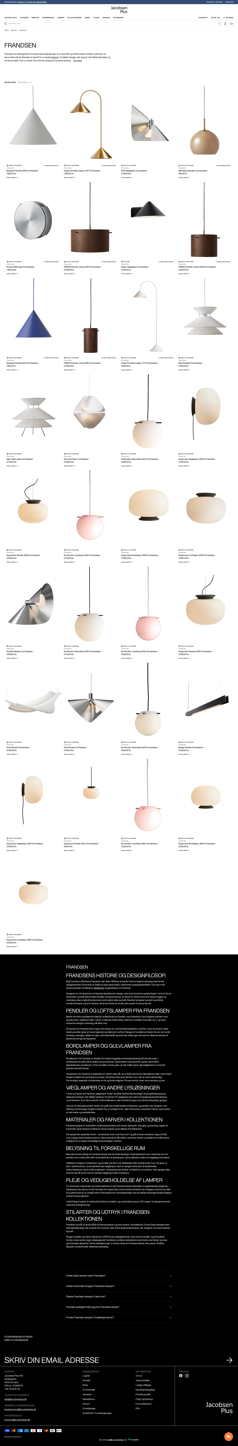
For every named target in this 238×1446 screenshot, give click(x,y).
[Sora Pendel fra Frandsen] (33, 701)
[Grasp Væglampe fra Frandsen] (147, 220)
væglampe (99, 988)
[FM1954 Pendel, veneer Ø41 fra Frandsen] (90, 220)
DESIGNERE (118, 17)
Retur (85, 1385)
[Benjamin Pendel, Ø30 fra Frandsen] (33, 316)
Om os (139, 1376)
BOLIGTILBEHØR (75, 17)
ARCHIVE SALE (10, 17)
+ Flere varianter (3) (51, 165)
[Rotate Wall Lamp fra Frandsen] (33, 220)
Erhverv (86, 1404)
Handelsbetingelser (145, 1390)
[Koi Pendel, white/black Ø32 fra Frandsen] (90, 605)
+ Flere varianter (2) (51, 261)
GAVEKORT (203, 17)
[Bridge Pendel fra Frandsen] (205, 701)
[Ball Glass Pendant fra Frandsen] (205, 124)
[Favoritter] (219, 23)
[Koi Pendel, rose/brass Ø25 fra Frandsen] (147, 797)
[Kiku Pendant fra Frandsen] (205, 316)
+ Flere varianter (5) (108, 165)
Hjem (6, 30)
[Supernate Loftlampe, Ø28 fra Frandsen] (33, 893)
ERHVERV (230, 2)
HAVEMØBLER (48, 17)
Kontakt (86, 1380)
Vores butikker (143, 1380)
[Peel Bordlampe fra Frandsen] (33, 605)
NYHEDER (24, 17)
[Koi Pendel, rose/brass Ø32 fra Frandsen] (90, 508)
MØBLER (35, 17)
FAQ (138, 1408)
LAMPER (60, 17)
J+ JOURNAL (228, 17)
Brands (14, 30)
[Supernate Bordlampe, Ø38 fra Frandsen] (147, 508)
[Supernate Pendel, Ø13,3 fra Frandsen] (90, 797)
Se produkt (12, 177)
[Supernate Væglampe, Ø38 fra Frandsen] (205, 412)
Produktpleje (89, 1408)
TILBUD (96, 17)
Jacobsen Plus (15, 1437)
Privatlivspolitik (143, 1394)
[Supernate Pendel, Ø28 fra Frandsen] (33, 508)
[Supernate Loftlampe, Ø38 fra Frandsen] (205, 508)
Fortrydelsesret (144, 1404)
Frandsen (23, 30)
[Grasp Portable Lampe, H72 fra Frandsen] (147, 316)
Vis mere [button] (77, 60)
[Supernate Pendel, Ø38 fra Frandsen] (205, 605)
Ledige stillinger (143, 1385)
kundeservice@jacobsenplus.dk (20, 1409)
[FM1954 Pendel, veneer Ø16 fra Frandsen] (90, 316)
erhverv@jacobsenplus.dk (17, 1420)
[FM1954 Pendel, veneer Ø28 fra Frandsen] (205, 220)
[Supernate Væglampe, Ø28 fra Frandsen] (33, 797)
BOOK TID (215, 17)
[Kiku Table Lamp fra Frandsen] (33, 412)
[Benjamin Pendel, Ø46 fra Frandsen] (33, 124)
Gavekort (87, 1394)
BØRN (87, 17)
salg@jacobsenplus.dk (15, 1399)
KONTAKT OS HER (214, 2)
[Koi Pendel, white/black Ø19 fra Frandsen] (147, 701)
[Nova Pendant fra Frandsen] (90, 412)
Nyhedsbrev (89, 1399)
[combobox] (61, 23)
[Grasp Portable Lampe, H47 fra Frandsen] (90, 124)
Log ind (86, 1376)
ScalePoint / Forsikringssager (97, 1413)
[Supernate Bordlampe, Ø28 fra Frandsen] (205, 797)
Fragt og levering (144, 1399)
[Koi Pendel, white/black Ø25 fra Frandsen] (147, 412)
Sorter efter (10, 82)
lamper (55, 57)
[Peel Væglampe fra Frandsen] (147, 124)
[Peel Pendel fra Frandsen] (90, 701)
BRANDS (106, 17)
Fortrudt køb (89, 1390)
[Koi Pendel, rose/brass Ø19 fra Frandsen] (147, 605)
